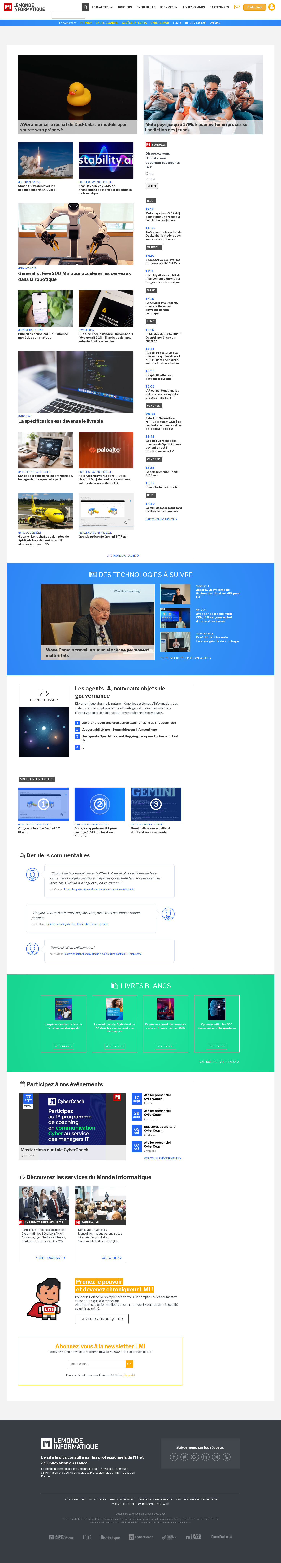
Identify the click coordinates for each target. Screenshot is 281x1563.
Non (152, 179)
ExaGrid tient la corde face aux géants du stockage (217, 639)
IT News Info (105, 1468)
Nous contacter (74, 1499)
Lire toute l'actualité (121, 555)
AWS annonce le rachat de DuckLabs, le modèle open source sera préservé (74, 127)
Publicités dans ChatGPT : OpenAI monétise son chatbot (43, 336)
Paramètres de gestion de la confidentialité (140, 1504)
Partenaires (219, 7)
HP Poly (86, 22)
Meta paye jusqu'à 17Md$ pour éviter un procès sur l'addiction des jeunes (197, 127)
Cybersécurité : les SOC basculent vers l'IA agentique (217, 1026)
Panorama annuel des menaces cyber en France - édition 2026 (165, 1026)
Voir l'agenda (110, 1257)
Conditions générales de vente (197, 1499)
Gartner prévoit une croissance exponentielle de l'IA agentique (129, 723)
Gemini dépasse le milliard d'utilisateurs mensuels (164, 509)
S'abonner (254, 7)
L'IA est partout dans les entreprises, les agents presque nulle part (45, 477)
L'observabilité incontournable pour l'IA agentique (119, 729)
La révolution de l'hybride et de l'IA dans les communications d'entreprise (114, 1028)
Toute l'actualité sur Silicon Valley (184, 658)
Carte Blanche (107, 22)
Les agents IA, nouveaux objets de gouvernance (120, 692)
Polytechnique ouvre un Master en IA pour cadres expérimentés (99, 889)
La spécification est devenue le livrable (60, 421)
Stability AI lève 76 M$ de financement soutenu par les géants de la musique (105, 189)
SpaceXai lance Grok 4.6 (162, 487)
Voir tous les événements (161, 1158)
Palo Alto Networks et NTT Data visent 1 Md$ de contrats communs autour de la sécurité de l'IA (104, 479)
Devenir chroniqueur (102, 1319)
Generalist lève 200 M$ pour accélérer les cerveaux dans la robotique (74, 276)
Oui (151, 173)
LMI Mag (214, 22)
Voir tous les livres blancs (217, 1061)
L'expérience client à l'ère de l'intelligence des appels (63, 1026)
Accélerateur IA (134, 22)
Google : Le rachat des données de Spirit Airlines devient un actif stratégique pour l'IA (43, 540)
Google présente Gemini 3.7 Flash (103, 536)
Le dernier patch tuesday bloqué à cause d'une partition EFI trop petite (102, 953)
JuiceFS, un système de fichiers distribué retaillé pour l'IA (218, 593)
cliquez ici (129, 1375)
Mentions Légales (121, 1499)
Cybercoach (159, 22)
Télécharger (63, 1046)
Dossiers (125, 7)
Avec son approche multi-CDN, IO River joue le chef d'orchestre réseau (214, 617)
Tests (177, 22)
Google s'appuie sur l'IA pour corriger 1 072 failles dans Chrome (95, 832)
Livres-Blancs (194, 7)
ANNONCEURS (97, 1499)
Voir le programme (49, 1257)
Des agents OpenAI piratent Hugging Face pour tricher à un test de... (130, 738)
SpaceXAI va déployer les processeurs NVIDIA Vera (36, 188)
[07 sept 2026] (72, 1127)
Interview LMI (195, 22)
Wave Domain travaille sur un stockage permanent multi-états (97, 652)
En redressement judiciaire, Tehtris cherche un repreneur (77, 924)
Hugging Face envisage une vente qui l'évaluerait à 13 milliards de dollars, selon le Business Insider (106, 337)
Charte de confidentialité (155, 1499)
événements (146, 7)
